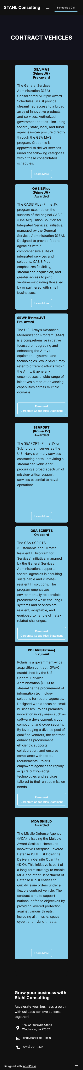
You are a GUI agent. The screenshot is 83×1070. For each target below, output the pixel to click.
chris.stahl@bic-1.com (37, 1037)
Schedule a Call (66, 7)
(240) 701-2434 (33, 1046)
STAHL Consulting (22, 7)
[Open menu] (48, 7)
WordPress (29, 1066)
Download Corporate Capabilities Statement (41, 408)
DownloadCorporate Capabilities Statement (41, 633)
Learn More (41, 173)
